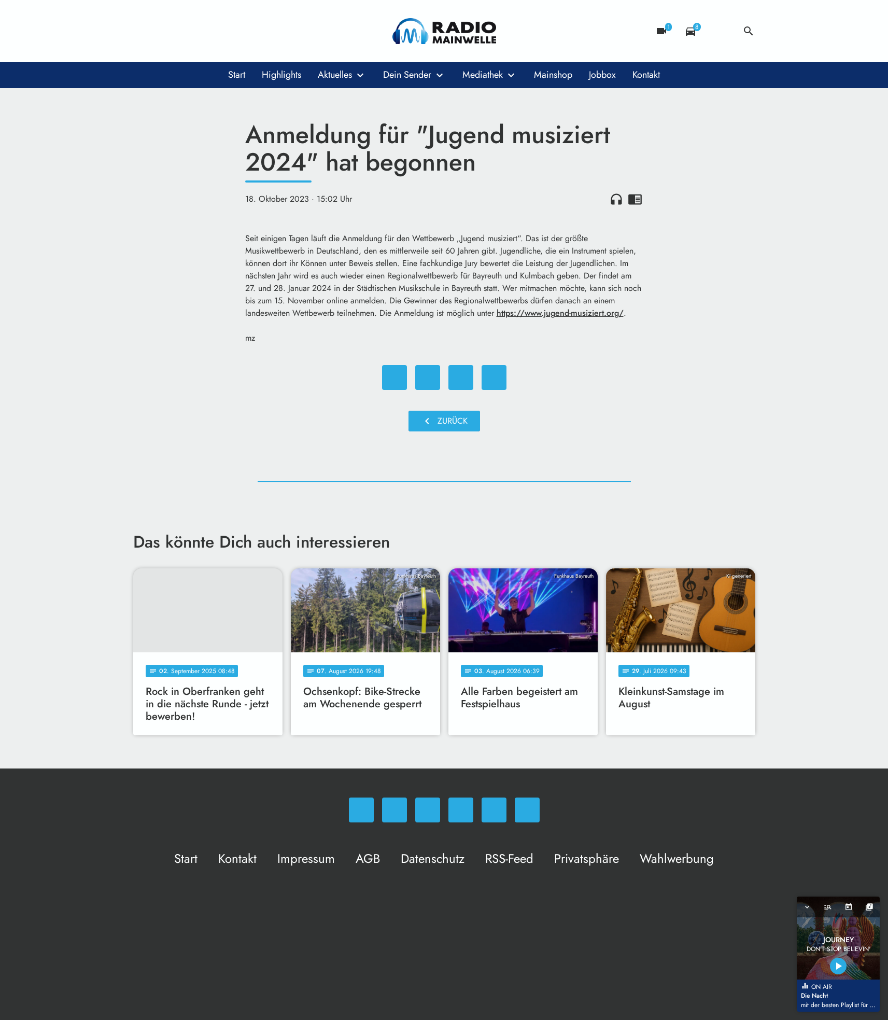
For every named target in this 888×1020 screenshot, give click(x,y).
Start (236, 74)
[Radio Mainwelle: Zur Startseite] (444, 31)
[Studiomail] (226, 31)
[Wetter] (719, 31)
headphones (616, 199)
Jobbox (602, 74)
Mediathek (482, 74)
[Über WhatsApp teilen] (460, 377)
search (748, 31)
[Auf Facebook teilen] (394, 377)
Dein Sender (407, 74)
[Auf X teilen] (427, 377)
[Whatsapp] (143, 31)
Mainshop (553, 74)
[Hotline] (247, 31)
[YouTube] (205, 31)
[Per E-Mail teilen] (494, 377)
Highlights (281, 74)
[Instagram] (185, 31)
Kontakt (646, 74)
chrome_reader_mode (635, 199)
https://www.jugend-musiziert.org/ (560, 313)
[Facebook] (164, 31)
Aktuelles (335, 74)
